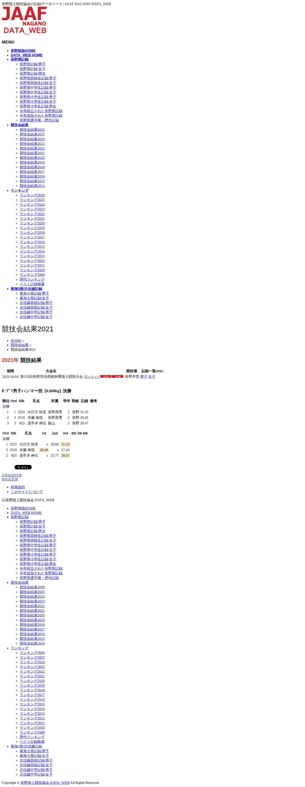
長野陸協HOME (23, 508)
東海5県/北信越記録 (26, 746)
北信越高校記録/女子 (36, 307)
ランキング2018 (32, 232)
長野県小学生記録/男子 (38, 97)
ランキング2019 (32, 228)
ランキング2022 (32, 214)
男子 (143, 376)
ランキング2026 (32, 195)
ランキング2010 (32, 270)
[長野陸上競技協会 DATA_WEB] (24, 33)
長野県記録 (20, 517)
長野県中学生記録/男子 (38, 87)
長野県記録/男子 (33, 64)
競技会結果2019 (32, 162)
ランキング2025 (32, 200)
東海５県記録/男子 (34, 293)
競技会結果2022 (32, 148)
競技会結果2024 (32, 139)
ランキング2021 (32, 218)
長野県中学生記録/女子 (38, 92)
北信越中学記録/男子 (36, 312)
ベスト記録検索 (32, 284)
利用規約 (18, 487)
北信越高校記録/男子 (36, 303)
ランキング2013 (32, 256)
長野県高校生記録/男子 (38, 78)
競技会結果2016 (32, 176)
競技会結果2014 (32, 186)
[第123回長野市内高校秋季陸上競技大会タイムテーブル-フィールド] (105, 376)
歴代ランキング (32, 279)
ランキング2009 (32, 275)
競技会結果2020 (32, 158)
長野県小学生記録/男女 (38, 106)
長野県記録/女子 (33, 69)
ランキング (20, 648)
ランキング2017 (32, 237)
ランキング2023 (32, 209)
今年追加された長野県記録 (41, 115)
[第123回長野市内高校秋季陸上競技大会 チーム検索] (117, 376)
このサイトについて (27, 492)
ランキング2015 (32, 247)
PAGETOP (10, 479)
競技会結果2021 (32, 153)
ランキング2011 (32, 265)
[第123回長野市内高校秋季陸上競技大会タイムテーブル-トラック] (92, 376)
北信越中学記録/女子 (36, 317)
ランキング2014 (32, 251)
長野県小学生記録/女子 (38, 101)
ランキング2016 (32, 242)
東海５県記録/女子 (34, 298)
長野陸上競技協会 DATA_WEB (45, 783)
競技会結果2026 (32, 130)
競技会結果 (20, 582)
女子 (151, 376)
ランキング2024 (32, 204)
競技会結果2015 (32, 181)
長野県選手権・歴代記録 (39, 120)
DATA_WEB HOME (26, 513)
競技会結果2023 (32, 144)
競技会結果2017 (32, 172)
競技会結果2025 (32, 134)
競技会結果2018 (32, 167)
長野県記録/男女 (33, 73)
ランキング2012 (32, 261)
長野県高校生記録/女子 (38, 83)
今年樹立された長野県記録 (41, 111)
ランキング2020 (32, 223)
